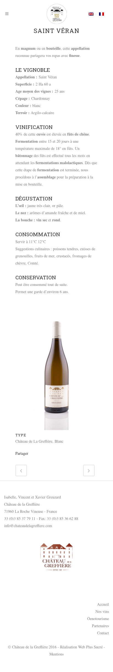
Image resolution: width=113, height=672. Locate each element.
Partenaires (100, 625)
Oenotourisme (98, 618)
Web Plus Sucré (90, 646)
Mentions (56, 654)
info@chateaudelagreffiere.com (28, 525)
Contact (103, 632)
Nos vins (102, 611)
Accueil (103, 604)
